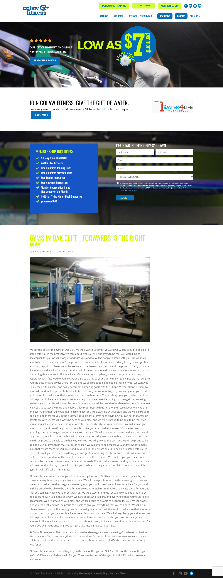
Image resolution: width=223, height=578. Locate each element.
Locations (103, 16)
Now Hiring (165, 16)
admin (36, 251)
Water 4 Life (101, 109)
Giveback (133, 16)
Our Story (118, 16)
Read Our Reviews (45, 60)
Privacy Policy (99, 573)
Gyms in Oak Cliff (65, 251)
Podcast (181, 16)
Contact (194, 16)
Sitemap (84, 573)
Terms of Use (131, 190)
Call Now (144, 5)
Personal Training (114, 5)
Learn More (41, 115)
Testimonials (146, 16)
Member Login (169, 5)
